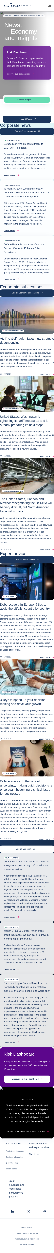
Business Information (14, 1157)
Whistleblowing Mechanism (27, 1239)
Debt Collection (12, 1163)
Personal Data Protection (27, 1233)
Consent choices (27, 1245)
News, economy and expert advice (39, 1145)
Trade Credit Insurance (15, 1151)
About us (34, 1154)
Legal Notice (27, 1227)
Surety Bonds (11, 1169)
